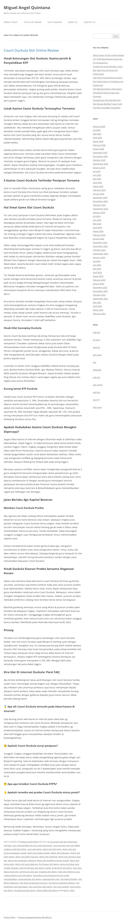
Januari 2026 (98, 148)
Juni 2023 (97, 265)
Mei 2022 (97, 302)
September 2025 (100, 163)
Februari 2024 (99, 235)
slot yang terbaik (61, 886)
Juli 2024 (96, 216)
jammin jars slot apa (28, 871)
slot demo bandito (69, 879)
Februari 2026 (99, 145)
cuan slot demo (34, 849)
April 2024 (97, 227)
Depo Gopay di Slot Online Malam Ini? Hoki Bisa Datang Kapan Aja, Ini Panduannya (108, 59)
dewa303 (97, 369)
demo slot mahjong (48, 856)
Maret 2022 (98, 309)
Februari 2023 (99, 280)
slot (94, 362)
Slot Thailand (55, 22)
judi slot (96, 332)
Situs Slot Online (32, 22)
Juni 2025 (97, 175)
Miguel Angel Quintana (27, 7)
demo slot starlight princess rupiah (53, 860)
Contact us (89, 22)
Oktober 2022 (99, 295)
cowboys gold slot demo (15, 849)
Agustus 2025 (99, 167)
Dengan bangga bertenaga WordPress (35, 917)
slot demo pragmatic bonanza (33, 882)
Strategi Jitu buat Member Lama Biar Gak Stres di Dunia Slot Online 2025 (107, 70)
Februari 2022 (99, 313)
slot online (98, 384)
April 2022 (97, 306)
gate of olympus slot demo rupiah (35, 868)
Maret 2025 (98, 186)
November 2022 (100, 291)
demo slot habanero (60, 853)
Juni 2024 (97, 220)
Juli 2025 (96, 171)
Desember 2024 (100, 197)
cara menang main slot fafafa (66, 845)
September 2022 (100, 298)
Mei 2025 (97, 178)
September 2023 (100, 253)
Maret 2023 (98, 276)
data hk (96, 347)
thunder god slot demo (25, 890)
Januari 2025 (98, 193)
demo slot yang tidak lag (26, 864)
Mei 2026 (97, 133)
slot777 (96, 399)
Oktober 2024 (99, 205)
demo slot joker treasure (26, 856)
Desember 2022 (100, 287)
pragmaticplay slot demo (29, 879)
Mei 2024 (97, 223)
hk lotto (96, 339)
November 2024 (100, 201)
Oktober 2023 (99, 250)
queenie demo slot (50, 879)
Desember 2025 (100, 152)
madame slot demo (48, 871)
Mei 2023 (97, 268)
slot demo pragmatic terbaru (61, 882)
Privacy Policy (11, 22)
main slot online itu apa (69, 871)
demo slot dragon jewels (38, 853)
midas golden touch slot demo (18, 875)
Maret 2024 (98, 231)
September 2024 (100, 208)
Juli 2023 (96, 261)
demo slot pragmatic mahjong (22, 860)
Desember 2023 (100, 242)
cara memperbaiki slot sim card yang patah (32, 845)
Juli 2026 (96, 130)
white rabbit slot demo (47, 890)
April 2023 (97, 272)
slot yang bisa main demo (40, 886)
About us (72, 22)
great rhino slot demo (62, 868)
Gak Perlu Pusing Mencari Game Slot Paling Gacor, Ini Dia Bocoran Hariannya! (108, 81)
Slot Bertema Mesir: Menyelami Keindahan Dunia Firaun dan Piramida (107, 93)
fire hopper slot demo (49, 864)
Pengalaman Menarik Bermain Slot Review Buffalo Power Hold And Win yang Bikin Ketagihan (107, 104)
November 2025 (100, 156)
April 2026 (97, 137)
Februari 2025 (99, 190)
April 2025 (97, 182)
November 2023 (100, 246)
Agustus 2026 (99, 126)
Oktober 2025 (99, 160)
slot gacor (97, 354)
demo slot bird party (52, 849)
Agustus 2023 (99, 257)
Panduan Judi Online (29, 841)
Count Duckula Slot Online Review (31, 50)
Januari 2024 (98, 238)
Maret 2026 (98, 141)
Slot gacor (97, 407)
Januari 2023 (98, 283)
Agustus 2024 (99, 212)
